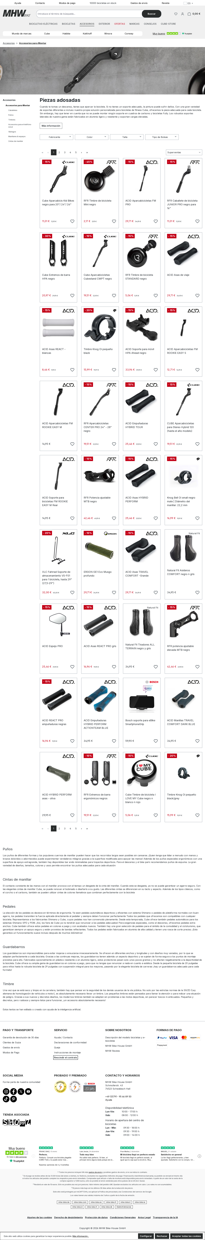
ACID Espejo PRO (52, 646)
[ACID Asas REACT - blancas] (58, 328)
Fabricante (54, 137)
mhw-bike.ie (140, 1202)
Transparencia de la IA (165, 1217)
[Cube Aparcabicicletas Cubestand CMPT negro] (100, 253)
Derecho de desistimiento (68, 1217)
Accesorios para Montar (18, 105)
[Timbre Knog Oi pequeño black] (100, 328)
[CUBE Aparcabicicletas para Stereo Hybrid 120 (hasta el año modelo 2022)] (183, 402)
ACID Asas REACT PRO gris (100, 646)
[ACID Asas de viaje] (183, 253)
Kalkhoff (87, 33)
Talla (124, 137)
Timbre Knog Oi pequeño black (98, 350)
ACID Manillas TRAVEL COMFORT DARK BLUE (181, 722)
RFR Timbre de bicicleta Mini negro (97, 202)
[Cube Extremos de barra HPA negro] (58, 253)
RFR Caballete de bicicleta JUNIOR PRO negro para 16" (182, 202)
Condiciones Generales (123, 1217)
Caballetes (12, 110)
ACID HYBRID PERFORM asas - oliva (57, 796)
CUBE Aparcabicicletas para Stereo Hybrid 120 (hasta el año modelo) (180, 425)
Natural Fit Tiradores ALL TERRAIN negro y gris (140, 646)
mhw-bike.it (125, 1202)
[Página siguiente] (81, 152)
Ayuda (17, 3)
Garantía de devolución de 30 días (21, 1037)
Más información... (81, 1236)
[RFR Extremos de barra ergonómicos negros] (100, 773)
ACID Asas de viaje (178, 274)
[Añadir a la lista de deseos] (72, 221)
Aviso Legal (144, 1217)
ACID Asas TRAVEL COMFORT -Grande (137, 573)
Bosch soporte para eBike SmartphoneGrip (140, 722)
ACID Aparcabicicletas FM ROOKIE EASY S (182, 350)
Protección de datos (96, 1217)
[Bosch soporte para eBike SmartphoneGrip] (141, 699)
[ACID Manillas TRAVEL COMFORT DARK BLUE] (183, 699)
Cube (47, 33)
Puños (11, 115)
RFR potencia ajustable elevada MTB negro (180, 647)
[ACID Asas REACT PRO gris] (100, 625)
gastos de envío (95, 1172)
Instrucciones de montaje (67, 1052)
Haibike (66, 33)
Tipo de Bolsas (160, 137)
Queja (57, 1047)
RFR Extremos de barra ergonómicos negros (97, 796)
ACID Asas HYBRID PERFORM (136, 499)
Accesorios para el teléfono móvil (19, 125)
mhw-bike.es (96, 1202)
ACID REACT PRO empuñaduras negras (54, 722)
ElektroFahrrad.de (124, 1207)
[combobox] (92, 14)
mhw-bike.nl (77, 1207)
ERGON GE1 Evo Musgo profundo (98, 573)
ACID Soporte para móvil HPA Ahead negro (139, 350)
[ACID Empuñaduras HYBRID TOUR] (141, 402)
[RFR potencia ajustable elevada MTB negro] (183, 625)
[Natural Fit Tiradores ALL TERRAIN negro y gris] (141, 623)
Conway (129, 33)
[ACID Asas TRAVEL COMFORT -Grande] (141, 550)
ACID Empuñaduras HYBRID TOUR (136, 425)
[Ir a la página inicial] (17, 13)
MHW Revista (112, 1050)
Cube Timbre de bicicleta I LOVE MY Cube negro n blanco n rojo (140, 796)
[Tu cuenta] (182, 14)
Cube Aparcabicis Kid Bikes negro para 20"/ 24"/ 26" (58, 202)
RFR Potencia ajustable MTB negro (97, 499)
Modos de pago (67, 3)
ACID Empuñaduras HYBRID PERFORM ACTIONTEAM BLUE (96, 722)
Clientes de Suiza (12, 1042)
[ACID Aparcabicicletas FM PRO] (141, 179)
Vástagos (12, 132)
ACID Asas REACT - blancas (54, 350)
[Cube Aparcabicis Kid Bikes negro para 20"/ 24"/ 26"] (58, 179)
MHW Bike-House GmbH (118, 1045)
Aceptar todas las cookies (186, 1236)
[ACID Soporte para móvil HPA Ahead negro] (141, 328)
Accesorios (9, 100)
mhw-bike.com (80, 1202)
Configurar (146, 1236)
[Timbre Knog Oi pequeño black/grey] (183, 773)
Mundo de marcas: (22, 33)
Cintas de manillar (15, 141)
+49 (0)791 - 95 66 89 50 (118, 1096)
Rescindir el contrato (65, 1057)
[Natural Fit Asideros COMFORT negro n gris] (183, 549)
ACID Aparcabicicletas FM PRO (140, 202)
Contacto (40, 3)
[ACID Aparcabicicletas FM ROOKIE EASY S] (183, 328)
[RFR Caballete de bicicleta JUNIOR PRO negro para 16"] (183, 179)
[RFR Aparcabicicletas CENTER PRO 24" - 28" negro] (100, 402)
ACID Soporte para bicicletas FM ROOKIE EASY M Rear (55, 499)
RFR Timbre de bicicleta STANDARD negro (139, 276)
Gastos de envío (139, 3)
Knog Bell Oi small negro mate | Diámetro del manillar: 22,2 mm (181, 499)
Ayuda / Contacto (63, 1037)
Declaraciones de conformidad (70, 1042)
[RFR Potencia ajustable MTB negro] (100, 476)
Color (90, 137)
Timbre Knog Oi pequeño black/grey (181, 796)
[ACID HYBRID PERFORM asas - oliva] (58, 773)
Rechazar (162, 1236)
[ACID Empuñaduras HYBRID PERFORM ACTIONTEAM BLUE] (100, 699)
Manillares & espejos (17, 136)
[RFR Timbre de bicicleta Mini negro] (100, 179)
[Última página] (87, 152)
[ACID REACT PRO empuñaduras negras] (58, 699)
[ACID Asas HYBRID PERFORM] (141, 476)
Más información (51, 125)
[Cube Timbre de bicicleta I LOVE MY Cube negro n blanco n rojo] (141, 773)
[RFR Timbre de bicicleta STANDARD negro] (141, 253)
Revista (165, 3)
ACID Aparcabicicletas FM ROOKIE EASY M (57, 425)
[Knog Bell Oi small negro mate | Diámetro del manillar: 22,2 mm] (183, 476)
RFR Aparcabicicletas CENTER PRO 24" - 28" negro (98, 425)
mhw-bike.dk (106, 1207)
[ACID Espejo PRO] (58, 625)
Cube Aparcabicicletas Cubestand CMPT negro (98, 276)
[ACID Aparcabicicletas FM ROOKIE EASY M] (58, 402)
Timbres (11, 120)
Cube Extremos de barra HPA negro (56, 276)
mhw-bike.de (63, 1202)
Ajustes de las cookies (39, 1217)
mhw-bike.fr (111, 1202)
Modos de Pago (11, 1052)
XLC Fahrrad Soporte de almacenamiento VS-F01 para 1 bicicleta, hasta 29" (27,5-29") (57, 573)
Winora (108, 33)
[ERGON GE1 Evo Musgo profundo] (100, 550)
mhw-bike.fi (92, 1207)
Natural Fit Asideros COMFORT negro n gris (180, 572)
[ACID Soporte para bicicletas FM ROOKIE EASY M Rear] (58, 476)
